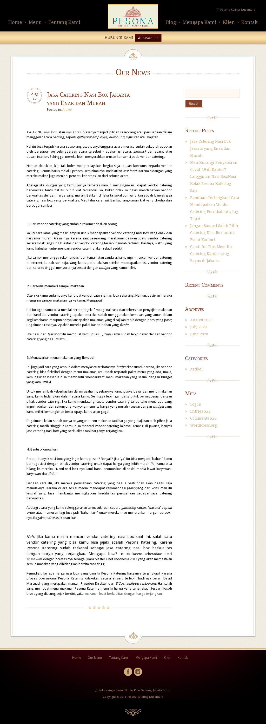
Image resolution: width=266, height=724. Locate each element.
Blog (171, 22)
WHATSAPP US (148, 38)
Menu (35, 22)
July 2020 (198, 327)
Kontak (249, 22)
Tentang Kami (64, 22)
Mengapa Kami (199, 22)
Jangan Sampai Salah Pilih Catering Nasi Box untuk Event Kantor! (214, 233)
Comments (203, 418)
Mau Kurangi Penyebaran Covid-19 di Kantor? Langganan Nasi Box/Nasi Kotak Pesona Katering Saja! (213, 176)
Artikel (67, 110)
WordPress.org (203, 425)
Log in (195, 404)
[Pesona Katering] (133, 27)
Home (15, 22)
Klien (229, 22)
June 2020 (199, 334)
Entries (200, 411)
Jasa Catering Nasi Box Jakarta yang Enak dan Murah (210, 148)
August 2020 (201, 320)
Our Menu (95, 658)
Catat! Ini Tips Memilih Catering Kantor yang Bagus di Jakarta (211, 254)
